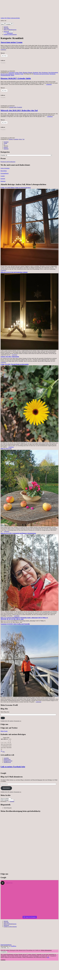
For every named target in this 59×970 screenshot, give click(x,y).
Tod (23, 139)
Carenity (3, 176)
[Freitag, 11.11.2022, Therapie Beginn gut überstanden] (29, 441)
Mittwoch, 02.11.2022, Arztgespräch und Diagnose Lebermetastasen (18, 533)
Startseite (6, 27)
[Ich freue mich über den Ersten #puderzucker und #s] (44, 894)
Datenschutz (10, 33)
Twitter (5, 143)
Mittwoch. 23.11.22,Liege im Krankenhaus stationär (14, 272)
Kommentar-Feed (8, 760)
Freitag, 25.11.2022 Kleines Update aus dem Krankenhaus (16, 187)
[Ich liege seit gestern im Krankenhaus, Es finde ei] (44, 888)
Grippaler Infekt (13, 107)
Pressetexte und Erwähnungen (8, 161)
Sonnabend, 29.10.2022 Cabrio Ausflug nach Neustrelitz (15, 624)
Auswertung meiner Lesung (11, 42)
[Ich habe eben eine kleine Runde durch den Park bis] (44, 905)
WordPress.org (7, 762)
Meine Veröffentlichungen (10, 29)
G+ (4, 144)
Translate (12, 801)
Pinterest (6, 147)
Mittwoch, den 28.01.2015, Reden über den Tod (19, 110)
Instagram (6, 148)
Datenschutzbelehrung (6, 944)
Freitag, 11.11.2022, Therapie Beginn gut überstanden (15, 364)
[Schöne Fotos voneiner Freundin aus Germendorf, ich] (15, 889)
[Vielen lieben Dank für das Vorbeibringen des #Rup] (15, 912)
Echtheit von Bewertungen (10, 34)
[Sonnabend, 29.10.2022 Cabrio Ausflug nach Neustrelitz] (29, 696)
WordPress (13, 946)
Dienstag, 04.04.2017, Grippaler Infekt (16, 78)
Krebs (21, 74)
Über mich (6, 28)
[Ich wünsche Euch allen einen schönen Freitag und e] (44, 898)
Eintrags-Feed (7, 759)
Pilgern (12, 75)
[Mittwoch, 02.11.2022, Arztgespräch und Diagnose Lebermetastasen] (29, 610)
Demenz (11, 139)
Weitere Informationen (46, 950)
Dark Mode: (4, 947)
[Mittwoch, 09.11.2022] (29, 526)
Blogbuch (25, 72)
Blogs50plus (4, 170)
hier (48, 957)
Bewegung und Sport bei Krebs (41, 74)
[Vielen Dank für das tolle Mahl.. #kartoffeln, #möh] (15, 893)
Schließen (3, 959)
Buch (40, 72)
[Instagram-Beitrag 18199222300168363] (15, 903)
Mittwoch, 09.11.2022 (6, 448)
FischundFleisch (5, 173)
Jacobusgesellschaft (5, 75)
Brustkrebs (35, 72)
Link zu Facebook (5, 168)
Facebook (6, 142)
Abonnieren (6, 788)
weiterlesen (3, 49)
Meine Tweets (4, 731)
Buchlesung (45, 72)
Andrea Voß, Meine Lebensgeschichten (10, 18)
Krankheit (17, 74)
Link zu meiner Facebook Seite (13, 767)
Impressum (6, 31)
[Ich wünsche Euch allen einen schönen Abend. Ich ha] (15, 899)
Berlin (20, 72)
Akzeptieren (4, 951)
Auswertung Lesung (14, 72)
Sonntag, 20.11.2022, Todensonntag (10, 356)
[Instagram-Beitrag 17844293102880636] (44, 909)
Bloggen (30, 72)
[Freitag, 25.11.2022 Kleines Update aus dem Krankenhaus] (29, 265)
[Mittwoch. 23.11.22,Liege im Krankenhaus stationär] (29, 349)
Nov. (3, 751)
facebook (3, 178)
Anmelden (6, 758)
